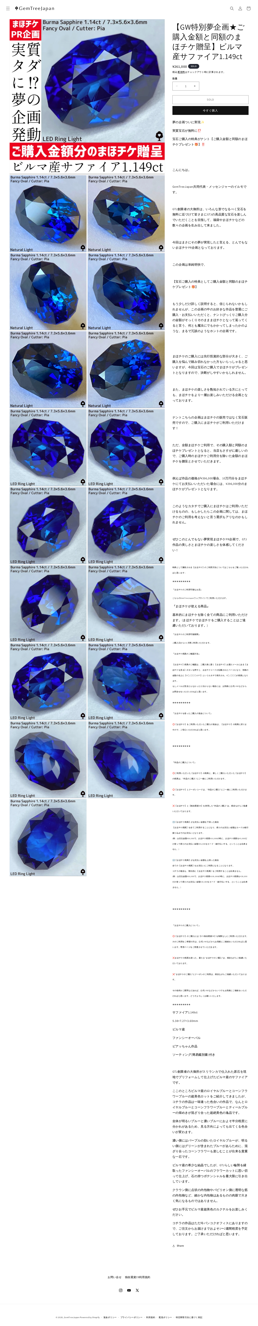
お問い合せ (114, 1277)
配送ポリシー (165, 1317)
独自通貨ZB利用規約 (137, 1277)
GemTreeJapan (71, 1317)
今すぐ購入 (210, 110)
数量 (175, 78)
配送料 (181, 72)
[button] (8, 8)
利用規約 (150, 1317)
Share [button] (180, 1245)
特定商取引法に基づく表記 (189, 1317)
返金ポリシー (110, 1317)
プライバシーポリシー (132, 1317)
